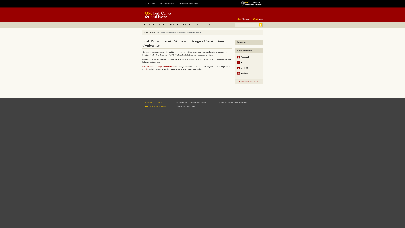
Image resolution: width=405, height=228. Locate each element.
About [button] (146, 25)
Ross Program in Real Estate (188, 4)
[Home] (158, 14)
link (147, 69)
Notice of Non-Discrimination (155, 106)
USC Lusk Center (149, 4)
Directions (148, 102)
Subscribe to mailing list (249, 81)
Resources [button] (193, 25)
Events (152, 32)
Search (260, 24)
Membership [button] (168, 25)
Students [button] (205, 25)
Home (146, 32)
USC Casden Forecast (167, 4)
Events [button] (155, 25)
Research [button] (180, 25)
